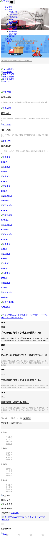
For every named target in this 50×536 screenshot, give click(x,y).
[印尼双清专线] (7, 74)
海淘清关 (13, 34)
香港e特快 (13, 12)
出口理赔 (9, 460)
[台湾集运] (5, 254)
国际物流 (13, 36)
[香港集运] (5, 244)
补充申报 (9, 471)
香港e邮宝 (13, 17)
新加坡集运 (4, 239)
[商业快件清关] (7, 79)
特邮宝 (13, 423)
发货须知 (4, 432)
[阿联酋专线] (6, 72)
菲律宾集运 (4, 297)
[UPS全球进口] (7, 69)
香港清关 (13, 31)
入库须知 (9, 441)
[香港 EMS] (6, 141)
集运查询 (9, 491)
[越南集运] (5, 273)
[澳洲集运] (5, 176)
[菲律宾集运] (6, 292)
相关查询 (4, 480)
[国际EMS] (5, 81)
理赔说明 (4, 448)
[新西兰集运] (6, 205)
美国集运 (4, 172)
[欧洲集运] (5, 157)
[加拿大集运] (6, 196)
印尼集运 (4, 287)
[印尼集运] (5, 283)
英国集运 (4, 191)
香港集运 (4, 249)
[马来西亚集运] (7, 302)
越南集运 (4, 278)
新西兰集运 (4, 210)
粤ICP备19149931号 (38, 517)
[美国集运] (5, 167)
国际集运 (19, 423)
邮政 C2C (13, 19)
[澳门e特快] (6, 125)
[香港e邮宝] (6, 108)
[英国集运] (5, 186)
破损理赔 (9, 453)
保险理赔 (9, 457)
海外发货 (9, 439)
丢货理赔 (9, 455)
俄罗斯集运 (4, 220)
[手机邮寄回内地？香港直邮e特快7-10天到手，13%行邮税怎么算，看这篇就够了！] (25, 318)
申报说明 (4, 464)
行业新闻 (13, 29)
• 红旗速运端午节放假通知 (16, 61)
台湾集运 (4, 258)
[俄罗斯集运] (6, 215)
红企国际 (15, 513)
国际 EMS (13, 22)
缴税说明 (9, 476)
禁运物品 (9, 444)
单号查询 (9, 485)
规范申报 (9, 469)
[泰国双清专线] (7, 77)
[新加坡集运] (6, 234)
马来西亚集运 (5, 307)
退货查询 (9, 489)
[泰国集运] (5, 263)
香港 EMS (6, 146)
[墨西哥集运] (6, 225)
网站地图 (5, 520)
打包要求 (9, 437)
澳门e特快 (13, 14)
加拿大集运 (4, 201)
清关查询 (9, 487)
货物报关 (9, 473)
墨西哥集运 (4, 229)
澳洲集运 (4, 181)
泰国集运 (4, 268)
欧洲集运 (4, 162)
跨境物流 (13, 27)
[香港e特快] (6, 92)
